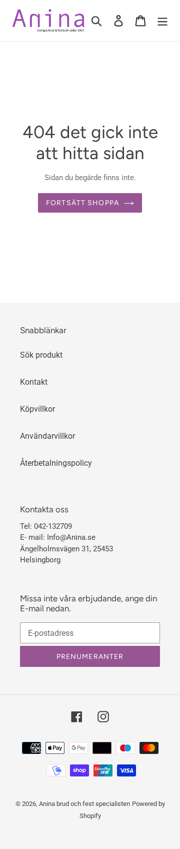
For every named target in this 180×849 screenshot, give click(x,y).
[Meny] (163, 21)
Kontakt (34, 382)
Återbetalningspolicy (56, 463)
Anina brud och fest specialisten (84, 803)
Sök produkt (41, 355)
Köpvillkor (37, 409)
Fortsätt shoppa (82, 203)
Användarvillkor (47, 436)
